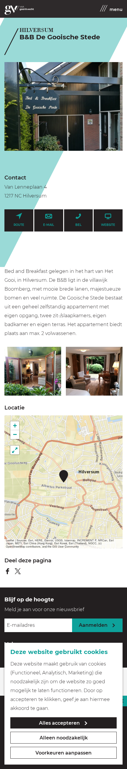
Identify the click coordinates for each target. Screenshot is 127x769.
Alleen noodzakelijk (64, 738)
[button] (63, 476)
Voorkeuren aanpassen (63, 753)
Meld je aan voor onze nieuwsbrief (44, 609)
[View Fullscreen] (14, 450)
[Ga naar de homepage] (19, 10)
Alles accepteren (59, 723)
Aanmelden (93, 625)
